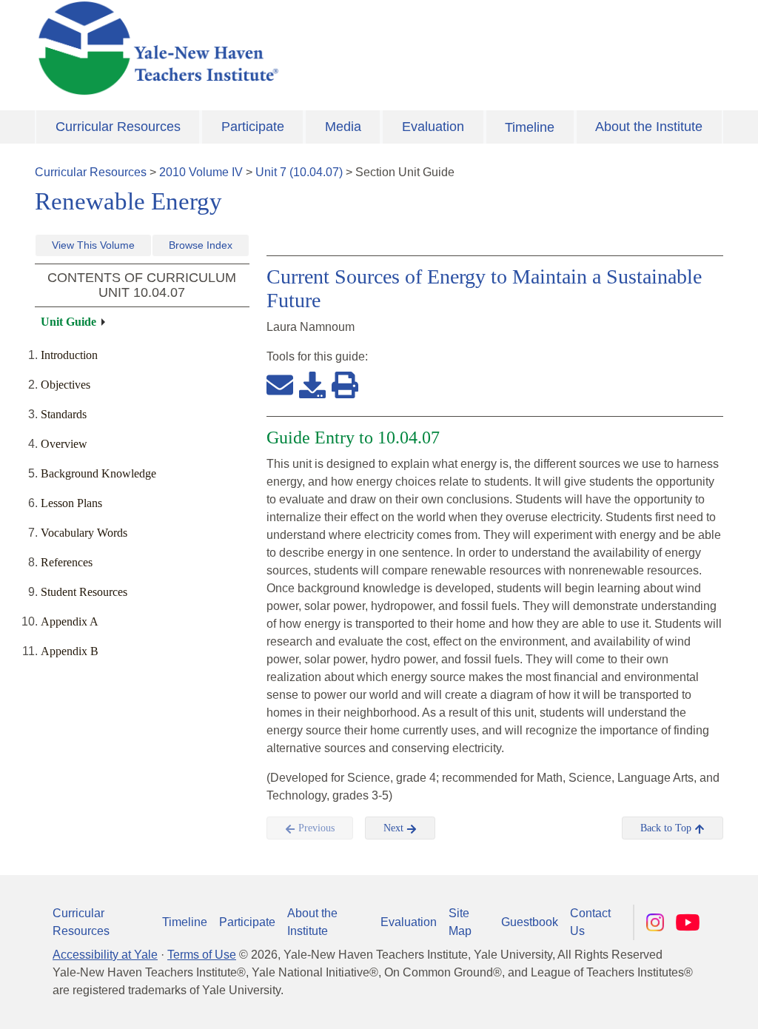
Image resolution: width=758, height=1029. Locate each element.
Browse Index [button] (200, 245)
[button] (673, 1003)
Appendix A (69, 621)
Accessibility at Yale (105, 954)
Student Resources (84, 592)
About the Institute (648, 126)
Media (343, 126)
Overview (64, 444)
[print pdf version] (345, 384)
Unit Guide (68, 321)
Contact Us (590, 922)
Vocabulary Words (84, 532)
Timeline (529, 127)
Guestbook (529, 922)
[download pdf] (312, 384)
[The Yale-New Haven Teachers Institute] (260, 48)
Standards (64, 414)
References (67, 562)
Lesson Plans (71, 503)
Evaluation (433, 126)
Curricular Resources (118, 126)
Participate (252, 126)
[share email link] (279, 384)
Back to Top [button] (667, 828)
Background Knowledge (98, 473)
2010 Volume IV (201, 172)
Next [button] (394, 828)
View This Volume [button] (93, 245)
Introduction (69, 355)
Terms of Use (201, 954)
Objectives (65, 384)
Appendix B (69, 651)
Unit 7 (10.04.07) (299, 172)
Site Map (460, 922)
